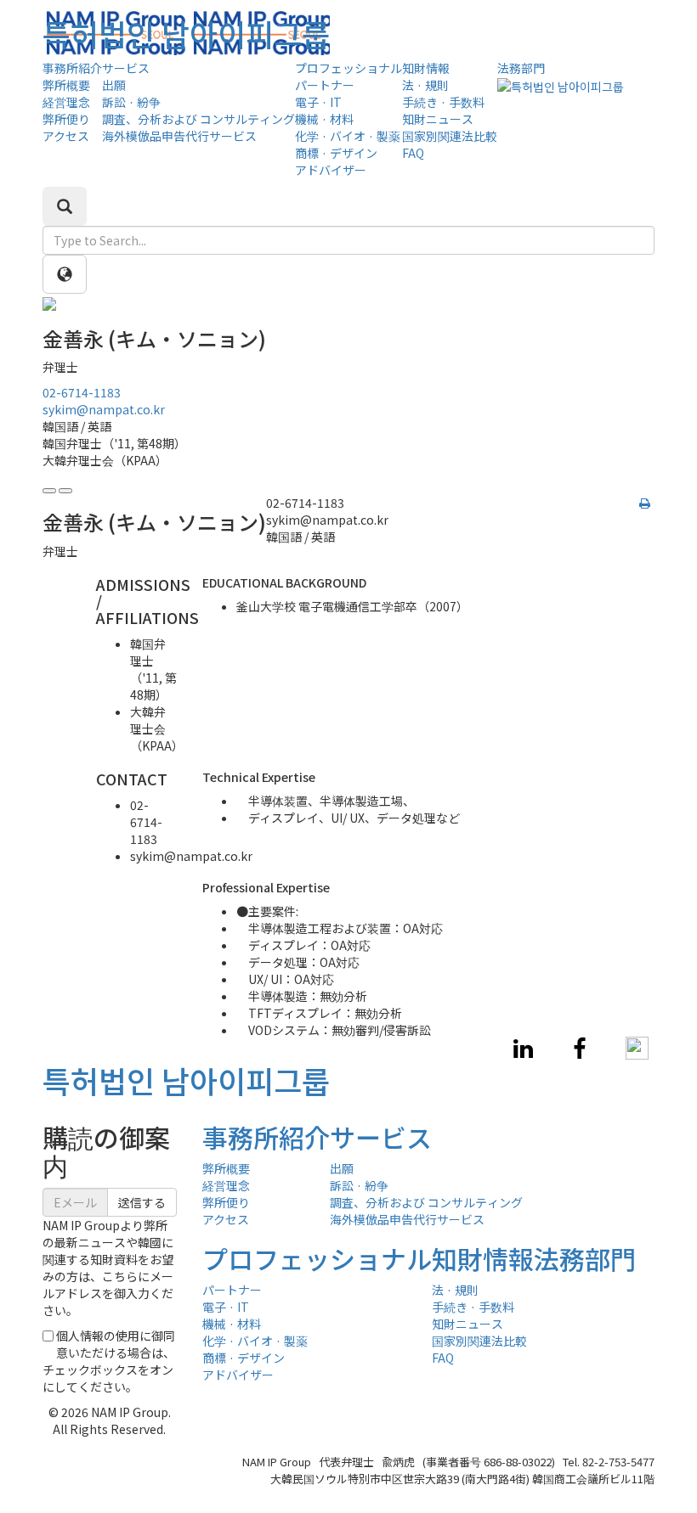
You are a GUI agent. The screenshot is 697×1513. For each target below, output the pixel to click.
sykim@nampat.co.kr (103, 409)
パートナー (324, 84)
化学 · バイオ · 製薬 (347, 135)
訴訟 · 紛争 (131, 101)
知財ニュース (437, 118)
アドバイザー (330, 169)
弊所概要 (66, 84)
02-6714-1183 (81, 392)
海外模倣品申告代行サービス (179, 135)
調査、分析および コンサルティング (198, 118)
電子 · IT (318, 101)
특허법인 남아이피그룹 (186, 33)
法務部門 (521, 67)
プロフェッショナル (348, 67)
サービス (126, 67)
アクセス (65, 135)
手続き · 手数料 (443, 101)
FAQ (413, 152)
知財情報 (426, 67)
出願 (114, 84)
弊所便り (66, 118)
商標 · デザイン (336, 152)
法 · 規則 (425, 84)
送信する (142, 1202)
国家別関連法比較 (449, 135)
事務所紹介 (72, 67)
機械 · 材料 (324, 118)
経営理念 (66, 101)
